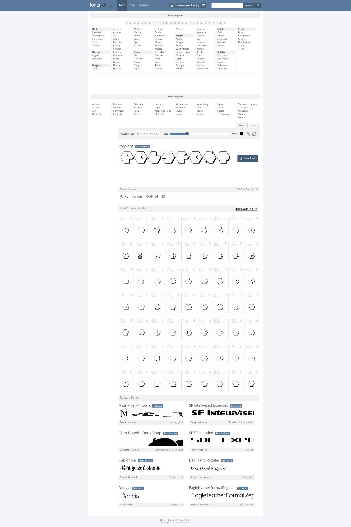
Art (114, 35)
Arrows (96, 107)
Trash (241, 49)
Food (136, 111)
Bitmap (96, 52)
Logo (157, 107)
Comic (137, 62)
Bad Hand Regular (204, 460)
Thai (199, 55)
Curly (136, 65)
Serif (94, 42)
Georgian (180, 65)
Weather (242, 114)
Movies (158, 49)
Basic (95, 29)
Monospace (98, 35)
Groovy (158, 39)
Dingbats (96, 65)
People (200, 111)
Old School (160, 52)
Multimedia (181, 107)
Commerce (118, 111)
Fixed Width (98, 32)
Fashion (138, 107)
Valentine (222, 68)
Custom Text (127, 134)
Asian (116, 39)
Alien (94, 68)
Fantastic (117, 55)
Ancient (117, 29)
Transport (243, 107)
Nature (137, 32)
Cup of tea (127, 460)
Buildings (97, 114)
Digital (95, 55)
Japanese (201, 32)
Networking (202, 104)
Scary (158, 62)
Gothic (220, 29)
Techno (158, 65)
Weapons (243, 111)
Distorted (159, 29)
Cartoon (117, 49)
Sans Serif (97, 39)
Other (199, 107)
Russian (200, 52)
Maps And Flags (163, 111)
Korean (200, 35)
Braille (116, 45)
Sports (220, 111)
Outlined (159, 55)
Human (117, 68)
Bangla (179, 42)
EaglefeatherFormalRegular (212, 487)
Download (249, 158)
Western (180, 29)
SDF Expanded (201, 433)
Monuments (182, 104)
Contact (172, 520)
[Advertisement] (175, 84)
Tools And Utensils (247, 104)
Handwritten (244, 42)
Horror (116, 65)
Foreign (179, 35)
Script (241, 29)
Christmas (222, 55)
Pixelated (97, 58)
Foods (116, 58)
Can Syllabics (182, 49)
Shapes (200, 114)
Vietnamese (203, 68)
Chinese (180, 55)
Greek (179, 68)
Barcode (117, 42)
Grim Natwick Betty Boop (139, 433)
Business (117, 104)
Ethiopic (180, 62)
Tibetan (200, 58)
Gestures (138, 114)
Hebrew (201, 29)
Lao (198, 39)
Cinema (117, 107)
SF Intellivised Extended (209, 405)
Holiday (221, 52)
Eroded (158, 32)
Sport (136, 42)
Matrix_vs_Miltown (134, 405)
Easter (220, 62)
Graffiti (241, 39)
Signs (136, 39)
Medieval (222, 39)
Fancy (137, 52)
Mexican (201, 42)
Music (179, 111)
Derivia (124, 487)
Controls (117, 114)
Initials (220, 35)
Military (138, 29)
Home (163, 520)
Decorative (223, 58)
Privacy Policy (184, 520)
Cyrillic (179, 58)
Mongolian (202, 45)
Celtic (220, 32)
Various (96, 45)
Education (139, 104)
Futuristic (159, 35)
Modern (159, 45)
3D (135, 55)
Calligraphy (244, 35)
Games (116, 62)
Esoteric (117, 52)
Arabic (179, 39)
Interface (159, 104)
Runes (137, 35)
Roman (200, 49)
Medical (159, 114)
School (241, 45)
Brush (241, 32)
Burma (179, 45)
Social (220, 107)
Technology (223, 114)
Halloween (222, 65)
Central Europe (183, 52)
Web (240, 117)
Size (166, 134)
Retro (157, 58)
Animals (117, 32)
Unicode (201, 62)
